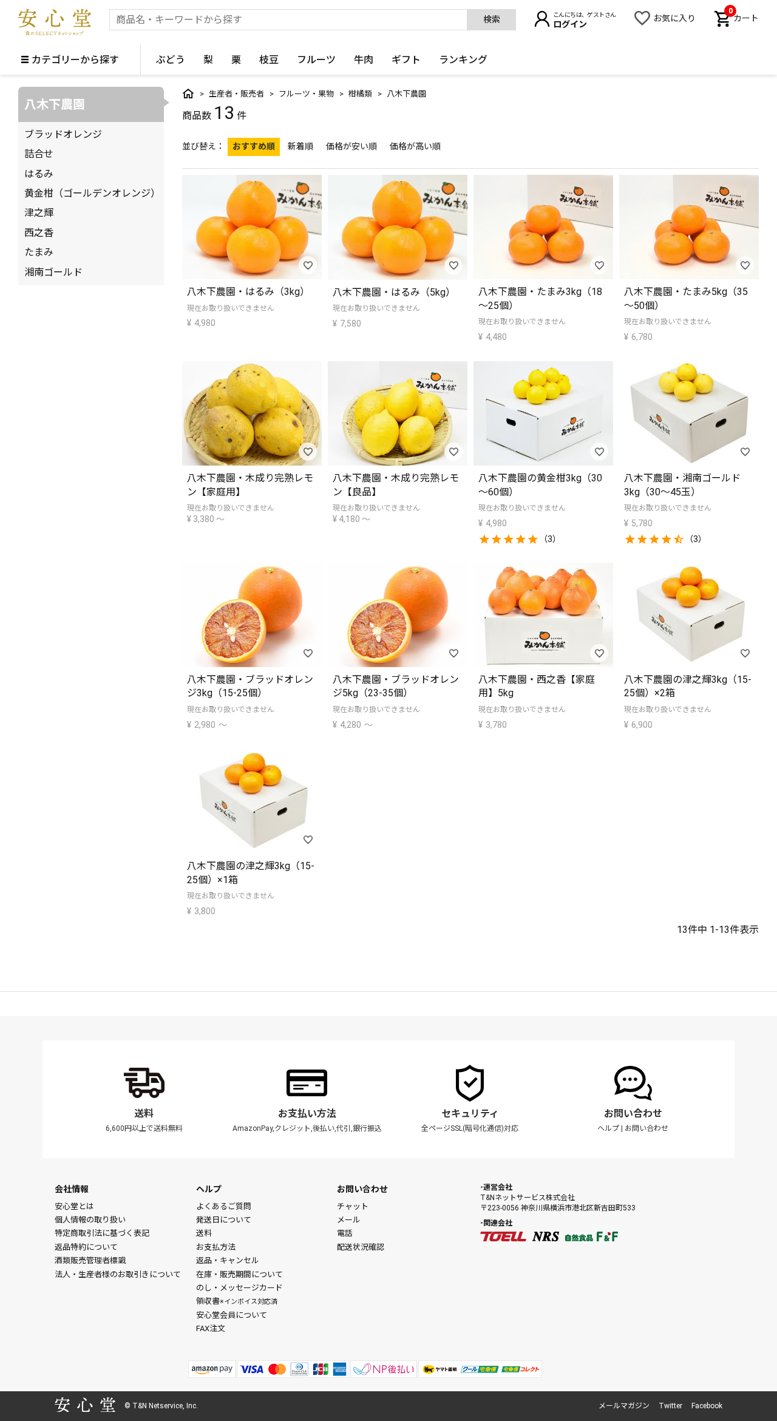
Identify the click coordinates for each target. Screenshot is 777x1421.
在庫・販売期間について (239, 1274)
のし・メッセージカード (239, 1287)
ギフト (406, 60)
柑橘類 (360, 93)
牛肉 (363, 60)
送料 (144, 1113)
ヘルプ (608, 1128)
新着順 (300, 146)
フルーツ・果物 (306, 93)
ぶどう (170, 60)
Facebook (706, 1406)
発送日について (223, 1219)
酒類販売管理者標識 (90, 1260)
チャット (352, 1206)
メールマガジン (624, 1406)
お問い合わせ (633, 1113)
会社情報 (72, 1189)
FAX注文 (210, 1328)
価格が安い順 (351, 146)
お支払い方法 (307, 1113)
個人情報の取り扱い (90, 1219)
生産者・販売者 (236, 93)
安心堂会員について (231, 1315)
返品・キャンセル (227, 1260)
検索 (491, 19)
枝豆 (269, 60)
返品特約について (86, 1247)
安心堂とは (74, 1206)
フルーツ (316, 60)
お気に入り (674, 18)
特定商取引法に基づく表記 (102, 1233)
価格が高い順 (415, 146)
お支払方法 (216, 1247)
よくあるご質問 (223, 1206)
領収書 (236, 1301)
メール (349, 1219)
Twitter (670, 1406)
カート (743, 17)
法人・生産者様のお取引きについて (118, 1274)
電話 (345, 1233)
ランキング (463, 60)
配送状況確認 (360, 1247)
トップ (188, 93)
